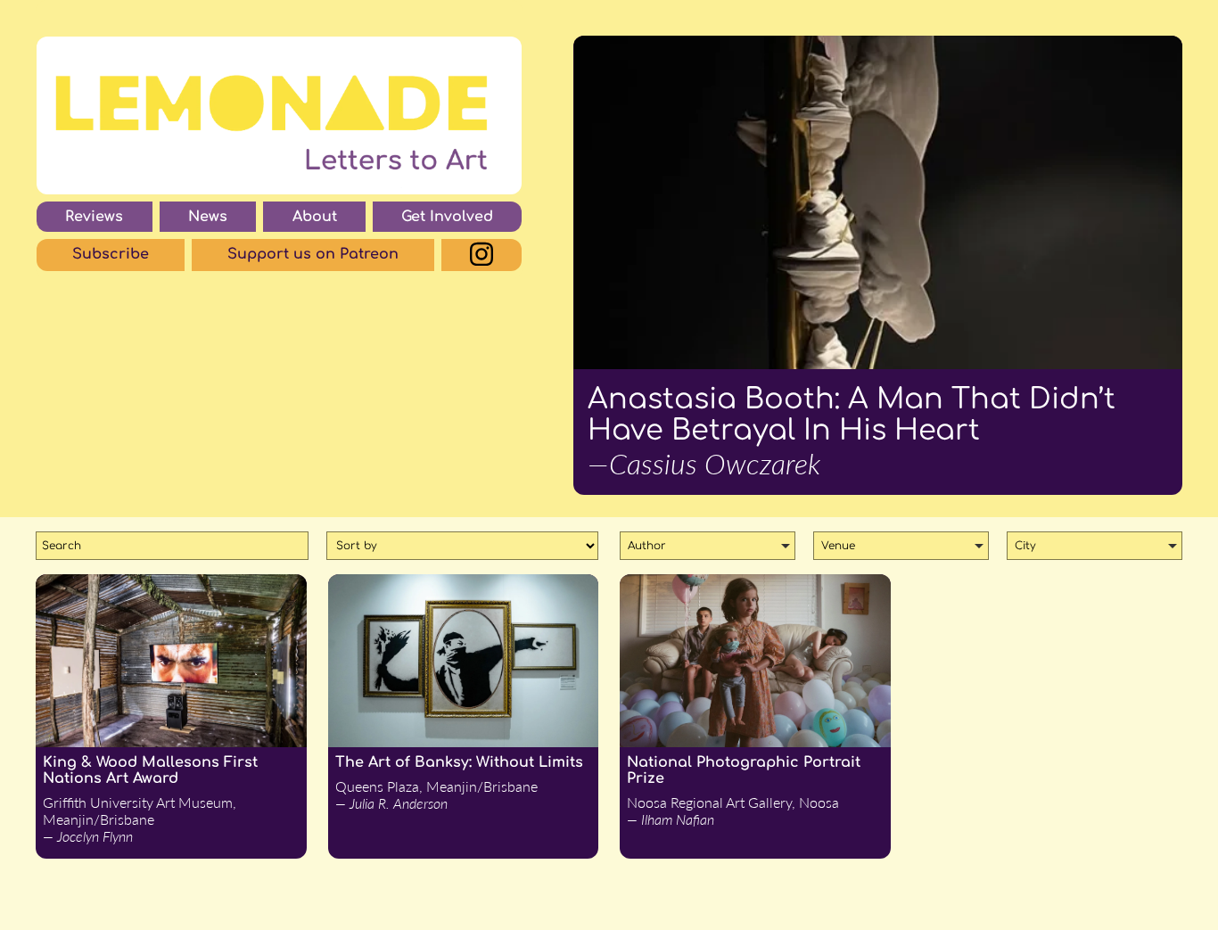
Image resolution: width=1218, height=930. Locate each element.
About (314, 217)
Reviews (94, 217)
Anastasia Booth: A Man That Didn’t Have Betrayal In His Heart (851, 432)
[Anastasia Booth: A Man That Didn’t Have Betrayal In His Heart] (877, 202)
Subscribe (110, 254)
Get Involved (447, 217)
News (207, 217)
